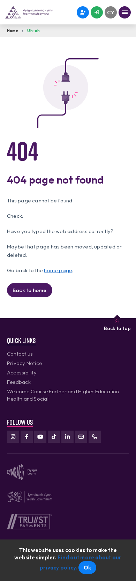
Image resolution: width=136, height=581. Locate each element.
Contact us (20, 353)
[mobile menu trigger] (125, 12)
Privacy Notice (24, 363)
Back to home (30, 290)
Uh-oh (33, 30)
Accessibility (22, 372)
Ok (87, 567)
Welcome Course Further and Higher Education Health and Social (63, 395)
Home (12, 30)
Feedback (19, 382)
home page (58, 270)
